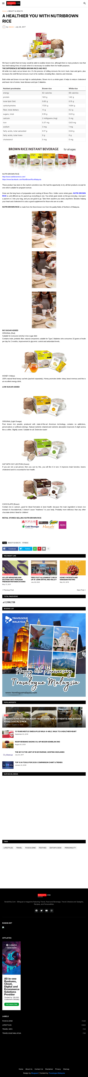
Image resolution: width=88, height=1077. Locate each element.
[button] (3, 3)
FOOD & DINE (30, 848)
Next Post (80, 590)
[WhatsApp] (35, 549)
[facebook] (36, 911)
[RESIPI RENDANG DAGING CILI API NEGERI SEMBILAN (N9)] (8, 744)
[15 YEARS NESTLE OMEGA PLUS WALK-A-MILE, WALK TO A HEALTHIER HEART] (8, 734)
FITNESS (25, 543)
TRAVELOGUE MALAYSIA (44, 1033)
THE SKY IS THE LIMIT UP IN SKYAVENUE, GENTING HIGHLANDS (39, 752)
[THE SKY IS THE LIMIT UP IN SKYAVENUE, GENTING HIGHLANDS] (8, 754)
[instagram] (52, 911)
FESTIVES (42, 848)
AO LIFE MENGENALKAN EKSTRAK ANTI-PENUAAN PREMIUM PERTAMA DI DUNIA (13, 579)
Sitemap (66, 1069)
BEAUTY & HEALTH (15, 11)
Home (4, 11)
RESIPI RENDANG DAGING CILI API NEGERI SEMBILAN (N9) (37, 742)
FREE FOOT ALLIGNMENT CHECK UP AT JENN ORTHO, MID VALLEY (44, 578)
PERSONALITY (70, 848)
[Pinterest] (39, 549)
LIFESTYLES (8, 848)
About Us (28, 1069)
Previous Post (9, 590)
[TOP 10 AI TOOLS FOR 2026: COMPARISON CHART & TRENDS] (8, 765)
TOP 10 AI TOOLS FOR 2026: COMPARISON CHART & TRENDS (38, 762)
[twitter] (41, 911)
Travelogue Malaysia (57, 1073)
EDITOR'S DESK (55, 848)
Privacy (58, 1069)
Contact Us (39, 1069)
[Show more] (48, 549)
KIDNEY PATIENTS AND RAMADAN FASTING (69, 578)
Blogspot (34, 1073)
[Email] (44, 549)
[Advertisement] (44, 869)
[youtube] (46, 911)
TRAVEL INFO (44, 1029)
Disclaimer (49, 1069)
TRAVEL (19, 848)
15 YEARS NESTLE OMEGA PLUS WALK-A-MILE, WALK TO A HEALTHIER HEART (45, 731)
